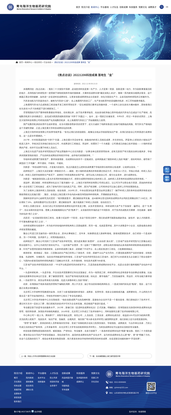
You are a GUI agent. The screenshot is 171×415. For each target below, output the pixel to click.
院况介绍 (85, 7)
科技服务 (133, 7)
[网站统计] (33, 411)
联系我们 (17, 401)
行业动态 (47, 62)
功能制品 (65, 385)
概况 (16, 377)
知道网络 (142, 411)
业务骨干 (53, 385)
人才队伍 (114, 7)
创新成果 (123, 7)
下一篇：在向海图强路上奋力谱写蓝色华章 (104, 356)
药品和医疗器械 (67, 379)
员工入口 (167, 170)
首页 (78, 7)
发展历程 (17, 389)
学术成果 (65, 389)
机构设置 (17, 385)
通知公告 (29, 389)
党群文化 (143, 7)
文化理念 (17, 381)
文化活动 (95, 381)
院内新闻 (29, 377)
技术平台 (41, 377)
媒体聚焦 (29, 381)
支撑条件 (17, 393)
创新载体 (41, 381)
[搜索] (162, 7)
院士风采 (53, 377)
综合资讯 (38, 62)
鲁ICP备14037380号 (22, 411)
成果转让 (80, 381)
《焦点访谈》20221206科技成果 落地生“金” (72, 62)
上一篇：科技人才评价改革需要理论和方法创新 (38, 356)
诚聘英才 (152, 7)
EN (167, 7)
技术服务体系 (82, 377)
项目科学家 (54, 381)
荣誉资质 (17, 397)
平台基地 (104, 7)
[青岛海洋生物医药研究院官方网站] (29, 7)
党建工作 (95, 377)
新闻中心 (95, 7)
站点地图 (38, 411)
